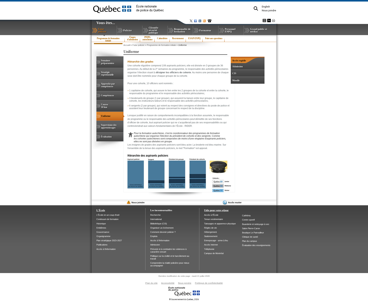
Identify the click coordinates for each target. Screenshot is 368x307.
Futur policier (106, 31)
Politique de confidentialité (209, 283)
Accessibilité (167, 283)
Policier (127, 30)
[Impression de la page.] (273, 20)
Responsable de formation (182, 30)
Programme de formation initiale (108, 40)
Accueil (126, 45)
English (266, 6)
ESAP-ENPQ (194, 38)
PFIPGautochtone (147, 38)
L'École (100, 210)
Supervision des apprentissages (109, 126)
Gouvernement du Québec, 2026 (184, 299)
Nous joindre (269, 10)
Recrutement (178, 38)
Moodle (236, 80)
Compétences (107, 95)
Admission (237, 66)
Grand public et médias (258, 30)
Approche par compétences (108, 85)
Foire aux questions (214, 38)
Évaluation (106, 137)
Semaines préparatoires (107, 61)
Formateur (205, 30)
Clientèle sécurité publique (153, 30)
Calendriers (162, 38)
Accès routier (235, 202)
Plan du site (151, 283)
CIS (234, 73)
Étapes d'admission (132, 38)
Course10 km (104, 105)
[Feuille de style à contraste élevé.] (264, 20)
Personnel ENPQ (230, 30)
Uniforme (110, 118)
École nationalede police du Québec (150, 8)
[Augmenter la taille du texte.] (269, 20)
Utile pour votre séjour (216, 210)
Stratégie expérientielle (107, 73)
